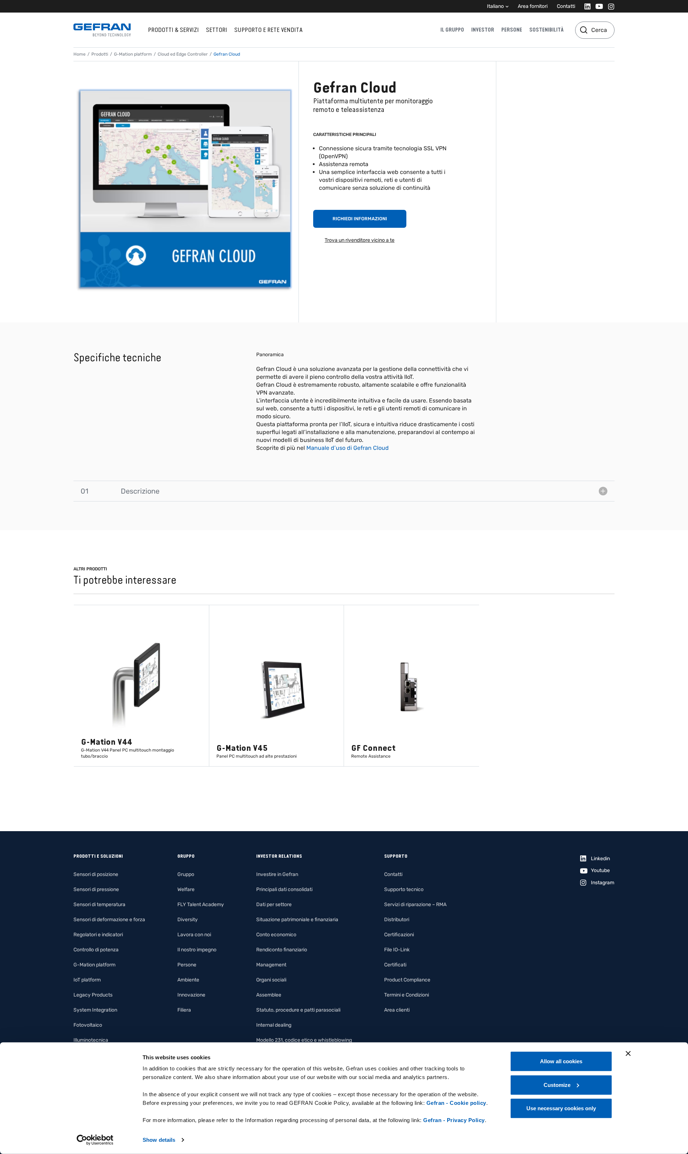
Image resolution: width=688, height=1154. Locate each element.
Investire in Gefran (277, 874)
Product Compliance (407, 980)
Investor (482, 30)
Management (271, 965)
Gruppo (185, 874)
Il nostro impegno (196, 950)
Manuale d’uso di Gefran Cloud (347, 447)
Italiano (495, 6)
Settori (216, 29)
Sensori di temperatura (99, 904)
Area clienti (397, 1010)
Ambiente (188, 980)
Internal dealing (273, 1025)
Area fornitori (533, 6)
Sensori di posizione (95, 874)
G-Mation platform (133, 54)
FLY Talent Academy (200, 904)
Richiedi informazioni (360, 218)
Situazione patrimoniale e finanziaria (297, 920)
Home (79, 54)
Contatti (566, 6)
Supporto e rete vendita (268, 29)
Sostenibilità (546, 30)
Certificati (395, 965)
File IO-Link (397, 950)
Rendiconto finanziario (281, 950)
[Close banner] (628, 1053)
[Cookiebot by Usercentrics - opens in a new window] (95, 1140)
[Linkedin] (585, 6)
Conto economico (276, 935)
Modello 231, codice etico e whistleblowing (304, 1040)
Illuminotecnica (90, 1040)
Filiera (184, 1010)
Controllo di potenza (96, 950)
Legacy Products (93, 995)
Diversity (187, 920)
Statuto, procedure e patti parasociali (298, 1010)
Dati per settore (274, 904)
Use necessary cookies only (561, 1108)
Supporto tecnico (404, 889)
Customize (557, 1085)
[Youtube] (597, 6)
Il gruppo (452, 30)
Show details (159, 1140)
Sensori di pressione (96, 889)
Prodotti (99, 54)
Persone (511, 30)
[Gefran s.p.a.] (102, 30)
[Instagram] (609, 6)
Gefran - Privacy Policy (454, 1120)
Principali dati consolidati (284, 889)
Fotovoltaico (87, 1025)
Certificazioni (399, 935)
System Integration (95, 1010)
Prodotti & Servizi (173, 29)
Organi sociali (271, 980)
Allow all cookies (561, 1061)
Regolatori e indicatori (98, 935)
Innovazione (191, 995)
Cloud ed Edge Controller (183, 54)
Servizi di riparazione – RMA (415, 904)
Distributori (396, 920)
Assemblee (268, 995)
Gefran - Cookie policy (456, 1103)
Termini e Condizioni (406, 995)
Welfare (186, 889)
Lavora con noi (194, 935)
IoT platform (87, 980)
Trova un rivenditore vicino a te (360, 240)
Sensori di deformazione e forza (109, 920)
